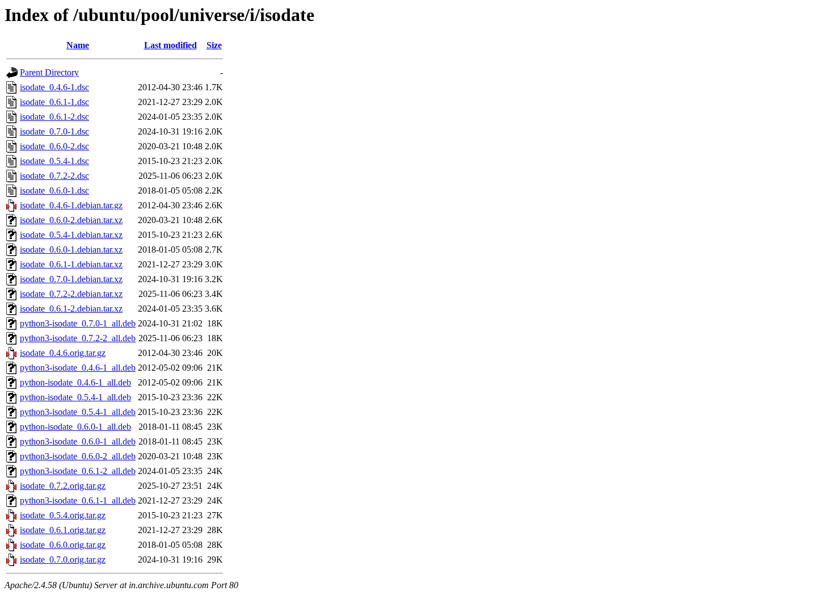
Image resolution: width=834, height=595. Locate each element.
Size (214, 45)
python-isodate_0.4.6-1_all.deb (75, 382)
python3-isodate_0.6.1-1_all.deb (78, 500)
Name (77, 45)
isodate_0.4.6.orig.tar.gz (63, 353)
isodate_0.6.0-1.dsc (54, 190)
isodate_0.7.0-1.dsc (54, 131)
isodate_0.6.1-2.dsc (54, 116)
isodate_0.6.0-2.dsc (54, 146)
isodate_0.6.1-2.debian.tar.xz (71, 308)
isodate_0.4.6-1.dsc (54, 87)
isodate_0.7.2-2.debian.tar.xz (71, 294)
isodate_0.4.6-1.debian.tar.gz (71, 205)
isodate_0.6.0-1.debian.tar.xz (71, 249)
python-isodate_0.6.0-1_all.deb (75, 426)
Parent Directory (49, 72)
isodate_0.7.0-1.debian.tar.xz (71, 279)
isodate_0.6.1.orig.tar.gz (63, 530)
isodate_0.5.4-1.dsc (54, 161)
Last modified (170, 45)
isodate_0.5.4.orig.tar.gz (63, 515)
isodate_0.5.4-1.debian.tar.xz (71, 235)
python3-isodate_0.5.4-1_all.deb (78, 412)
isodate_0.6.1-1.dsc (54, 102)
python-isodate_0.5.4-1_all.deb (75, 397)
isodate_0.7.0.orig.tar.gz (63, 559)
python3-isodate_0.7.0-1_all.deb (78, 323)
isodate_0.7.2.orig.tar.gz (63, 486)
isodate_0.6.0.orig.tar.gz (63, 545)
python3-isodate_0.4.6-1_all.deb (78, 367)
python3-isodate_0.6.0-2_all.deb (78, 456)
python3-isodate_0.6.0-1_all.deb (78, 441)
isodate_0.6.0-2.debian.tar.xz (71, 220)
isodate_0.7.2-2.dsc (54, 176)
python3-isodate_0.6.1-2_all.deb (78, 471)
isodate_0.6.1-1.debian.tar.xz (71, 264)
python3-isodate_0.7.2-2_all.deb (78, 338)
